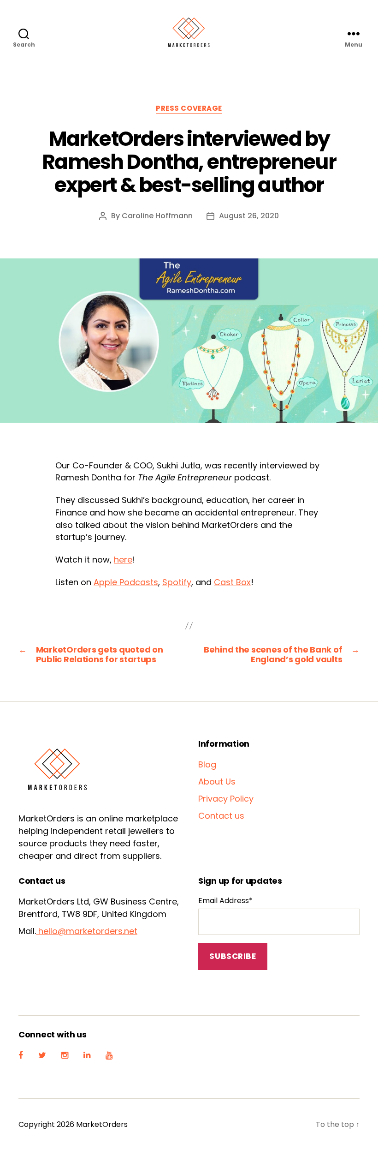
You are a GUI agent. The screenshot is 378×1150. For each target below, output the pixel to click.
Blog (207, 764)
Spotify (176, 582)
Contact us (221, 815)
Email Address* (225, 900)
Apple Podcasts (126, 582)
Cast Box (232, 582)
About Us (217, 781)
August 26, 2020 (249, 215)
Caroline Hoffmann (157, 215)
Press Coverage (189, 108)
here (123, 559)
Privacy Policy (226, 798)
